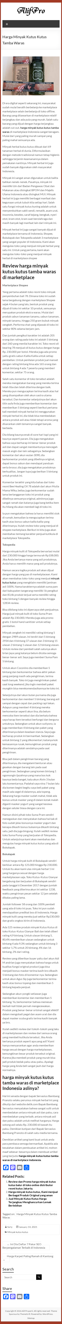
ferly (9, 1226)
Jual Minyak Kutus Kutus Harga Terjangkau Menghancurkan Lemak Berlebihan (29, 1202)
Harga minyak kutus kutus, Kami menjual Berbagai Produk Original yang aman (33, 1193)
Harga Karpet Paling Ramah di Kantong (27, 1257)
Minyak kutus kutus (17, 1232)
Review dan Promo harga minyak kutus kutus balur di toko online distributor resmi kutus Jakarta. (32, 1185)
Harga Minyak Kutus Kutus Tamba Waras (29, 1215)
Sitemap (31, 1318)
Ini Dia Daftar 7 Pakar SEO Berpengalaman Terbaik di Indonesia (23, 1245)
